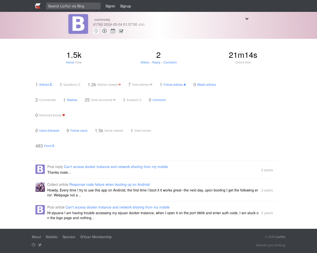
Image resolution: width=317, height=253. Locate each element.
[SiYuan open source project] (33, 245)
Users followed (49, 130)
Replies (72, 100)
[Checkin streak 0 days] (113, 31)
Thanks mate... (59, 172)
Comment (170, 62)
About (36, 236)
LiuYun (280, 236)
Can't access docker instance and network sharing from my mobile (116, 166)
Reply (156, 62)
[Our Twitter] (40, 245)
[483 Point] (104, 31)
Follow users (78, 130)
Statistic (52, 236)
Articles (44, 84)
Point (48, 146)
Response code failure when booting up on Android (109, 184)
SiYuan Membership (96, 236)
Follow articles (173, 84)
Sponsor (69, 236)
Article (145, 62)
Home (70, 62)
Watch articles (206, 84)
